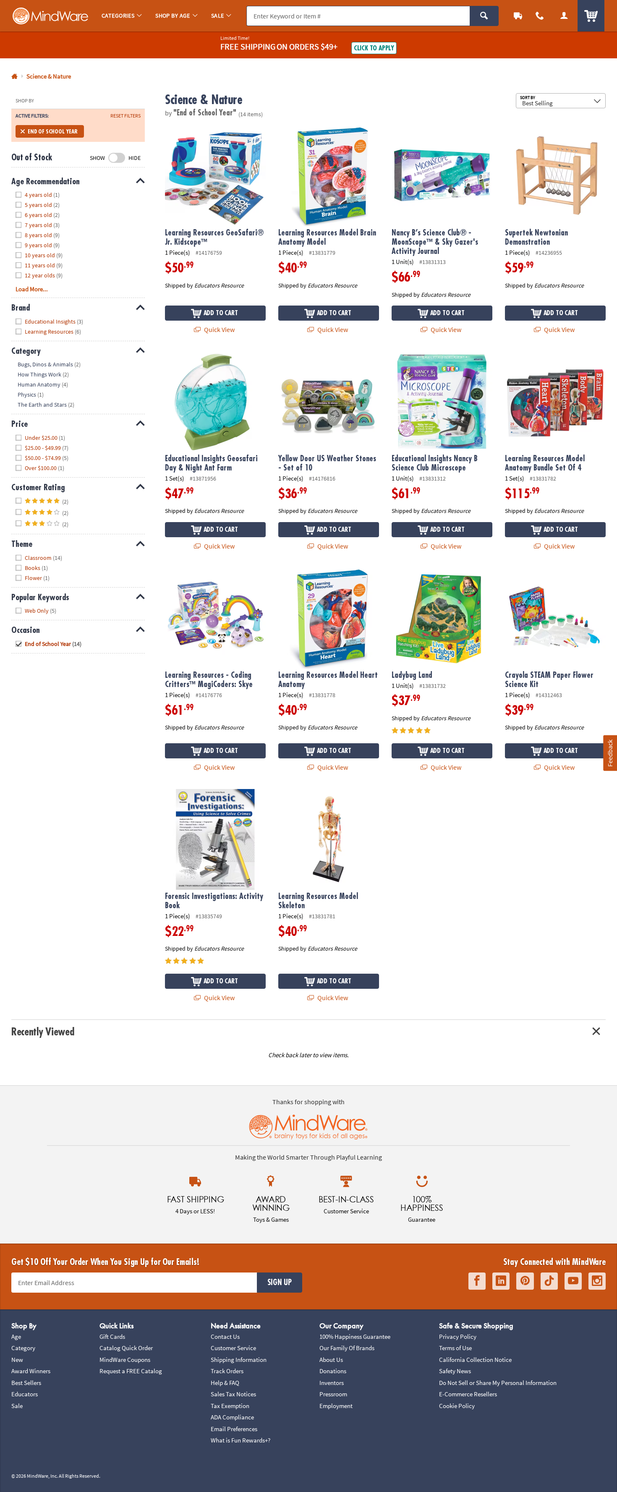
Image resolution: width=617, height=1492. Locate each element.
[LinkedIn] (501, 1281)
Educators (24, 1394)
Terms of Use (455, 1348)
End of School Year (53, 131)
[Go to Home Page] (14, 77)
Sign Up (279, 1282)
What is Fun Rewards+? (240, 1440)
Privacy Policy (457, 1336)
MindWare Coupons (124, 1360)
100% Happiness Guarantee (354, 1336)
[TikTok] (549, 1281)
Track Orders (227, 1371)
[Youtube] (573, 1281)
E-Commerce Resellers (468, 1394)
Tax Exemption (230, 1406)
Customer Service (233, 1348)
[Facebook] (477, 1281)
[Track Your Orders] (518, 15)
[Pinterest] (525, 1281)
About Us (331, 1360)
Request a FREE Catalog (130, 1371)
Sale (17, 1406)
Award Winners (30, 1371)
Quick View (219, 329)
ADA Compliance (232, 1417)
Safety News (455, 1371)
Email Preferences (234, 1429)
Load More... (32, 289)
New (17, 1360)
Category (23, 1348)
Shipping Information (239, 1360)
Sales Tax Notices (233, 1394)
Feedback (610, 752)
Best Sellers (26, 1383)
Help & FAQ (225, 1383)
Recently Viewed (42, 1032)
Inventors (331, 1383)
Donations (332, 1371)
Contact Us (225, 1336)
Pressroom (333, 1394)
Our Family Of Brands (346, 1348)
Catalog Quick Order (126, 1348)
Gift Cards (112, 1336)
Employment (336, 1406)
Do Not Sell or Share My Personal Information (498, 1383)
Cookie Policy (457, 1406)
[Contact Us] (540, 15)
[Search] (484, 16)
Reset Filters (125, 115)
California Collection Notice (475, 1360)
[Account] (564, 15)
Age (16, 1336)
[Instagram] (597, 1281)
